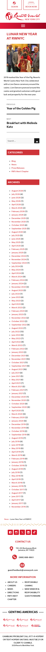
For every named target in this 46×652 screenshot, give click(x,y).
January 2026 (17, 215)
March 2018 (17, 482)
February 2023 (18, 311)
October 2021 (18, 362)
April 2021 (16, 383)
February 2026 (18, 211)
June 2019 (16, 445)
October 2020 (18, 403)
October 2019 (18, 431)
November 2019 (19, 427)
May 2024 (16, 269)
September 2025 (19, 228)
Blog (14, 161)
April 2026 (16, 204)
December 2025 (19, 218)
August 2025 (17, 232)
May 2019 (16, 448)
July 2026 (16, 194)
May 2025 (16, 242)
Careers (11, 585)
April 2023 (16, 304)
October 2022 (18, 321)
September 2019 (19, 434)
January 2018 (17, 486)
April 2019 (16, 451)
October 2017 (18, 489)
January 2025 (17, 252)
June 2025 (16, 239)
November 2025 (19, 221)
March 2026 (17, 208)
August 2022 (17, 328)
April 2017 (16, 500)
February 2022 (18, 348)
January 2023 (17, 314)
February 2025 (18, 249)
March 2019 (17, 455)
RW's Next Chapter (20, 171)
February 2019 (18, 458)
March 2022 (17, 345)
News (14, 164)
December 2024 (19, 256)
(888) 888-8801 (26, 557)
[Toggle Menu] (23, 26)
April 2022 (16, 342)
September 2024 (19, 263)
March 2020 (17, 414)
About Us (12, 582)
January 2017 (17, 503)
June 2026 (16, 197)
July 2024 (16, 266)
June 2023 (16, 297)
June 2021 (16, 376)
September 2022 (19, 324)
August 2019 (17, 438)
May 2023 (16, 300)
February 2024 (18, 280)
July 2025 (16, 235)
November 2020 (19, 400)
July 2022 (16, 331)
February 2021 (18, 390)
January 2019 (17, 462)
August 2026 (17, 190)
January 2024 (17, 283)
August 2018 (17, 469)
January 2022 (17, 352)
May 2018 (16, 476)
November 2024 (19, 259)
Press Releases (18, 168)
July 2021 (16, 373)
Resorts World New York (25, 645)
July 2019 (16, 441)
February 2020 (18, 417)
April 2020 (16, 410)
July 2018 (16, 472)
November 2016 (19, 506)
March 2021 (17, 386)
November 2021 (19, 359)
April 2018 (16, 479)
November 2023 (19, 287)
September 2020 (19, 407)
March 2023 (17, 307)
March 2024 (17, 276)
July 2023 (16, 294)
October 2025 (18, 225)
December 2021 (19, 355)
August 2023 (17, 290)
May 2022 (16, 338)
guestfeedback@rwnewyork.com (23, 570)
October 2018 (18, 465)
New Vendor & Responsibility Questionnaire (32, 592)
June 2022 (16, 335)
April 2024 (16, 273)
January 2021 (17, 393)
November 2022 (19, 318)
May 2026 (16, 201)
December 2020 (19, 397)
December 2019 (19, 424)
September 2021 (19, 366)
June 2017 (16, 496)
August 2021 (17, 369)
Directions (13, 592)
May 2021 (16, 379)
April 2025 (16, 245)
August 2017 (17, 493)
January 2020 (18, 421)
